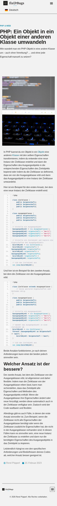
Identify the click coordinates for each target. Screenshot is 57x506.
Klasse (15, 155)
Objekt (41, 152)
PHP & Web (5, 26)
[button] (51, 3)
